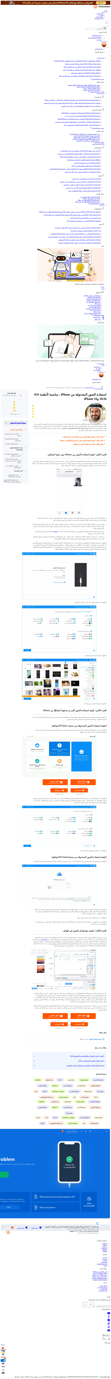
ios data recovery (88, 420)
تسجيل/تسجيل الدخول (95, 1039)
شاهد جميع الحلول (98, 315)
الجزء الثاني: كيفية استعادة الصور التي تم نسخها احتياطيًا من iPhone (81, 440)
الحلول (102, 288)
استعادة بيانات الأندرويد (94, 305)
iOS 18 (96, 1097)
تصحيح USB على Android (99, 1275)
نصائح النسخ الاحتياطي (18, 423)
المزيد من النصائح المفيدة (96, 92)
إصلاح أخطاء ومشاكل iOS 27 (91, 88)
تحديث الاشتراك (98, 18)
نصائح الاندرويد (67, 1085)
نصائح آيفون (71, 1080)
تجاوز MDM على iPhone (94, 300)
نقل (36, 1091)
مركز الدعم (100, 13)
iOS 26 (45, 1091)
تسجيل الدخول (104, 41)
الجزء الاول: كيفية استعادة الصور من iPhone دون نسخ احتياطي (83, 437)
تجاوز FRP (98, 303)
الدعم (103, 12)
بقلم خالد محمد (11, 393)
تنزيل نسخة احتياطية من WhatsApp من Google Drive (85, 134)
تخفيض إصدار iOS (95, 310)
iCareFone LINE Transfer (100, 1280)
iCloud (42, 1123)
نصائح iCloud (85, 1097)
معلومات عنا (99, 17)
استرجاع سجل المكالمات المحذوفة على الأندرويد (86, 139)
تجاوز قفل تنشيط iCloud (94, 299)
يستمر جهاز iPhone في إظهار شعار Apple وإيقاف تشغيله (84, 85)
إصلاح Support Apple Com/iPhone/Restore (88, 87)
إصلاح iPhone (88, 1091)
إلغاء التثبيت (103, 1289)
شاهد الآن (101, 363)
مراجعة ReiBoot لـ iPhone (99, 1278)
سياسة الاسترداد (102, 1287)
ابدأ (103, 287)
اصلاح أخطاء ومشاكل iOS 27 (92, 313)
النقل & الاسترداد (100, 93)
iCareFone (44, 939)
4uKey (105, 1245)
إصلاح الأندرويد (81, 1085)
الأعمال (105, 1260)
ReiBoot (104, 1243)
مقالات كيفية (103, 1286)
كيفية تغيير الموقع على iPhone (91, 198)
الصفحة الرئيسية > (98, 388)
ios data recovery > (89, 387)
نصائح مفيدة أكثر (99, 142)
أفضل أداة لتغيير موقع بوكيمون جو (90, 197)
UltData (105, 1251)
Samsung (37, 1080)
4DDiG (105, 1250)
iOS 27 (60, 1080)
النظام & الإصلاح (100, 58)
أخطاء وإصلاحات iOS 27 (100, 1273)
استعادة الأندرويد (74, 1091)
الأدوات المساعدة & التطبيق (98, 144)
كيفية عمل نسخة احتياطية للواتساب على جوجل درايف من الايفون (13, 460)
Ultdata (55, 531)
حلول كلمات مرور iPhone (99, 1276)
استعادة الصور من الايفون (93, 308)
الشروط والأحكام (102, 1264)
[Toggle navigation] (109, 55)
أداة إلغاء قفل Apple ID (94, 297)
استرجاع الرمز (103, 1290)
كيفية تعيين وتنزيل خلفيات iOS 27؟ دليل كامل (87, 136)
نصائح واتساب (84, 1080)
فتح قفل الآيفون (95, 1085)
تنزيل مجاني (34, 1228)
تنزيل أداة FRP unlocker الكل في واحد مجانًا (87, 202)
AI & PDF (102, 205)
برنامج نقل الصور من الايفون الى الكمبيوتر (88, 141)
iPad (74, 1097)
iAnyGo (104, 1246)
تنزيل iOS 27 (97, 312)
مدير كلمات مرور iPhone (100, 1271)
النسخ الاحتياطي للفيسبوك (11, 443)
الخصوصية (104, 1262)
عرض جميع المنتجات (98, 79)
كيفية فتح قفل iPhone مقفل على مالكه (89, 200)
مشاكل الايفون (42, 1085)
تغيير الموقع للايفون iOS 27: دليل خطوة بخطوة (86, 137)
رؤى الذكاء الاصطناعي (46, 1097)
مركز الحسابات (99, 49)
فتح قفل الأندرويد (98, 1080)
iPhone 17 (55, 1085)
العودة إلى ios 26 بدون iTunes (91, 90)
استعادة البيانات (63, 1097)
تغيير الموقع (49, 1080)
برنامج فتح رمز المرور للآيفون (92, 295)
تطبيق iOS (100, 1091)
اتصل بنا (101, 15)
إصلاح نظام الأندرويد (95, 307)
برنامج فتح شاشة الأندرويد (93, 302)
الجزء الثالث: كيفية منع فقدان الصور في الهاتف (88, 444)
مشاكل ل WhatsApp (58, 1091)
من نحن (104, 1257)
